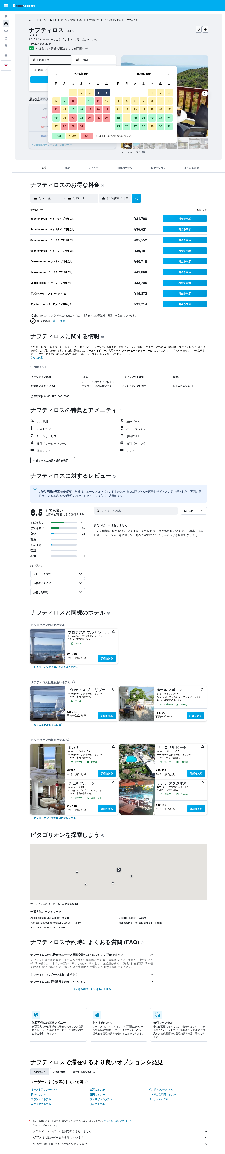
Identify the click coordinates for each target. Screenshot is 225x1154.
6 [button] (56, 101)
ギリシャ (44, 19)
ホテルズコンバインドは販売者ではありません (62, 1131)
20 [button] (56, 118)
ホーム (32, 19)
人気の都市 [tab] (59, 1071)
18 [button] (98, 109)
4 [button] (98, 92)
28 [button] (64, 126)
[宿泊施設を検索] (6, 23)
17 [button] (89, 109)
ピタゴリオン (110, 19)
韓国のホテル (97, 1094)
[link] (56, 666)
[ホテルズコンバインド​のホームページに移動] (24, 5)
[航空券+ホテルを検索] (6, 38)
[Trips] (6, 55)
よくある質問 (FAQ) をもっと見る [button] (92, 989)
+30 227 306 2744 (40, 43)
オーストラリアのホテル (44, 1089)
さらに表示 (36, 357)
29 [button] (73, 126)
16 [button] (81, 109)
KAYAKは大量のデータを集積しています (58, 1137)
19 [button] (106, 109)
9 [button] (81, 101)
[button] (6, 5)
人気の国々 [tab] (39, 1071)
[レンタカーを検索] (6, 30)
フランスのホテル (41, 1099)
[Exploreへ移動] (6, 45)
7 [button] (64, 101)
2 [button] (81, 92)
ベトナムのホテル (158, 1099)
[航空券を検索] (6, 16)
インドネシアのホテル (161, 1089)
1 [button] (73, 92)
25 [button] (98, 118)
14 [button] (64, 109)
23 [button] (81, 118)
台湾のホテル (97, 1089)
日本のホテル (38, 1094)
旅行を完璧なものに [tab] (84, 1071)
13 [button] (56, 109)
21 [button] (64, 118)
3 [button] (90, 92)
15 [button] (73, 109)
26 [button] (106, 118)
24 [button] (89, 118)
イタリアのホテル (41, 1104)
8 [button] (73, 101)
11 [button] (98, 101)
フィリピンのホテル (101, 1099)
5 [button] (107, 92)
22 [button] (73, 118)
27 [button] (56, 126)
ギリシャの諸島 (68, 19)
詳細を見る (107, 658)
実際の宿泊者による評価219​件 (70, 48)
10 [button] (89, 101)
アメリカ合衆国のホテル (162, 1094)
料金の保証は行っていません (118, 1120)
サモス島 (91, 19)
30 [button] (81, 126)
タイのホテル (97, 1104)
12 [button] (106, 101)
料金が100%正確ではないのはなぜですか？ (60, 1144)
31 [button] (169, 126)
